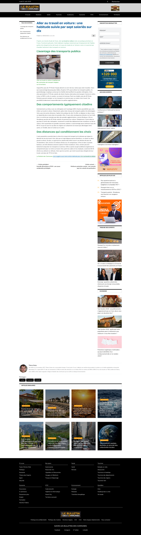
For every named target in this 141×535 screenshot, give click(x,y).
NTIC (92, 15)
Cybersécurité (49, 489)
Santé (48, 15)
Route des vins (49, 470)
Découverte (101, 470)
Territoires (117, 15)
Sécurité (21, 481)
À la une (27, 15)
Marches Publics (24, 503)
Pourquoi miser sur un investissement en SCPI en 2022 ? (111, 188)
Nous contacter (105, 520)
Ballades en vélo (102, 467)
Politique (22, 470)
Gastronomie (49, 467)
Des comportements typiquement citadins (25, 32)
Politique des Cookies (54, 520)
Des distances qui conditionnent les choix (26, 37)
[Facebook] (102, 1)
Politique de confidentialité (39, 520)
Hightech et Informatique (52, 492)
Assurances (22, 489)
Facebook (30, 380)
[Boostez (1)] (110, 211)
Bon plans (48, 463)
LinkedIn (37, 380)
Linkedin (85, 530)
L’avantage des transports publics (26, 27)
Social (73, 463)
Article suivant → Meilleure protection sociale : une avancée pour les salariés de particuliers (83, 166)
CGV (75, 520)
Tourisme (59, 15)
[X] (107, 1)
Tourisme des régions (104, 478)
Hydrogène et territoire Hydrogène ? (108, 144)
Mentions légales (68, 520)
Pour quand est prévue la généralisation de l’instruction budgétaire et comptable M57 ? (110, 183)
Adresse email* (105, 43)
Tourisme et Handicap (104, 472)
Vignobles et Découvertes (53, 472)
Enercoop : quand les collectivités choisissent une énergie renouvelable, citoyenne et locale (109, 284)
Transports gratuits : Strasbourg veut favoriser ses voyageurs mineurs (110, 194)
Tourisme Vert (102, 481)
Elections (38, 15)
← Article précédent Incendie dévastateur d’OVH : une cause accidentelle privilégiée (48, 166)
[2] (110, 159)
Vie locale (100, 494)
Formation (22, 500)
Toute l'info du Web (25, 467)
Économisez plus (24, 494)
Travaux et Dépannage (52, 478)
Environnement (103, 15)
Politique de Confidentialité (106, 54)
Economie (82, 15)
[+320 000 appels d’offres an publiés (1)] (110, 78)
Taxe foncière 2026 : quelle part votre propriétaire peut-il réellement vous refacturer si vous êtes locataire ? (109, 331)
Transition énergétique (78, 494)
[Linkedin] (110, 1)
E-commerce (23, 492)
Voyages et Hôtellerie (51, 475)
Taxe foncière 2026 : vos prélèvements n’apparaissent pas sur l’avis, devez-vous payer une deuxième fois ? (109, 311)
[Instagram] (105, 1)
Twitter (22, 380)
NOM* (101, 37)
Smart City (48, 494)
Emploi (21, 497)
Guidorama (70, 15)
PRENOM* (103, 30)
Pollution (74, 492)
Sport (21, 478)
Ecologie (73, 489)
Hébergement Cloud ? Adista (106, 128)
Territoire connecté (51, 497)
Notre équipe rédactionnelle (91, 520)
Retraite (73, 470)
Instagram (67, 530)
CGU (80, 520)
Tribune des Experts (25, 475)
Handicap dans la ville (104, 492)
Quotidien (100, 485)
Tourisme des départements (106, 475)
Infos (99, 489)
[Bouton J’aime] (94, 35)
